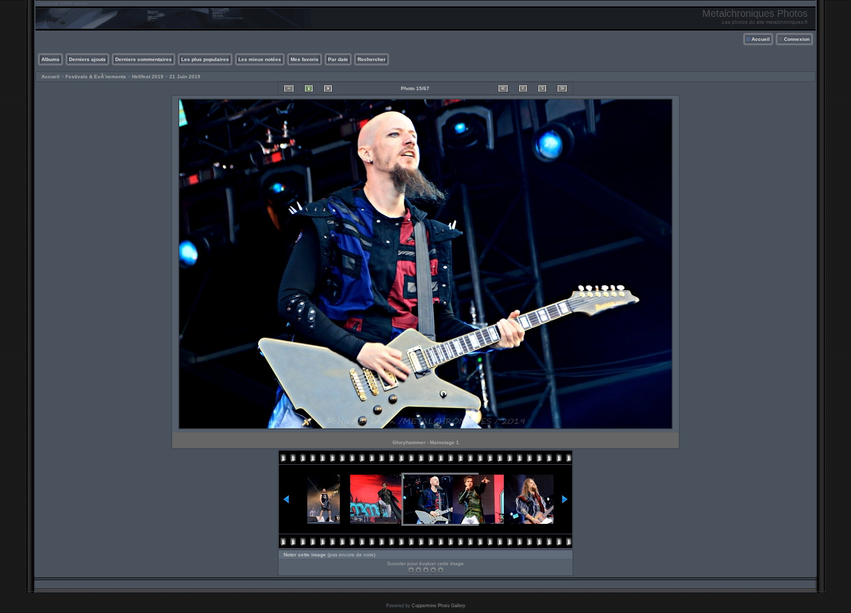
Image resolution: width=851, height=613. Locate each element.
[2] (418, 570)
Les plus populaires (205, 59)
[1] (411, 570)
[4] (433, 570)
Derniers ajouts (87, 59)
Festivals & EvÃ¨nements (95, 76)
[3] (425, 570)
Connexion (797, 39)
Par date (338, 59)
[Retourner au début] (503, 88)
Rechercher (372, 59)
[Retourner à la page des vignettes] (289, 88)
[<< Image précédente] (523, 88)
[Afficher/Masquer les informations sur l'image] (308, 88)
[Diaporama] (328, 88)
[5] (440, 570)
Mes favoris (305, 59)
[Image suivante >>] (542, 88)
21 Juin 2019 (184, 76)
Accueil (761, 39)
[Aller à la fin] (562, 88)
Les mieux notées (259, 59)
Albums (50, 59)
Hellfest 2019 (148, 76)
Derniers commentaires (143, 59)
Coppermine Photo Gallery (438, 605)
